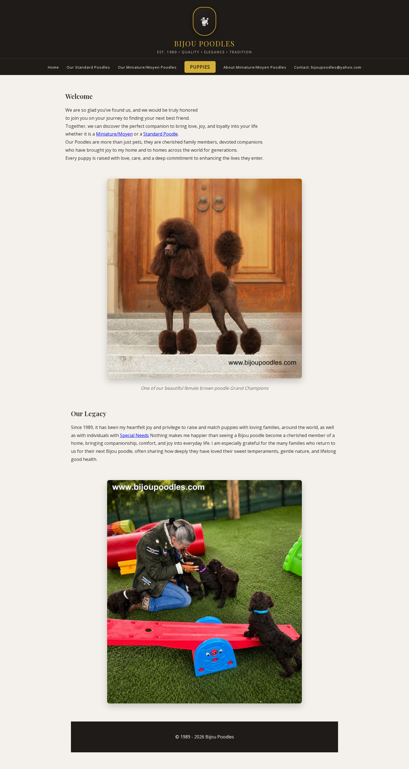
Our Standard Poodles (88, 67)
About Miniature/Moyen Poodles (254, 67)
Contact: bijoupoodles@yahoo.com (327, 67)
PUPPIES (200, 67)
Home (53, 67)
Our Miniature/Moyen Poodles (147, 67)
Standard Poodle (160, 134)
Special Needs (134, 435)
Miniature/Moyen (114, 134)
